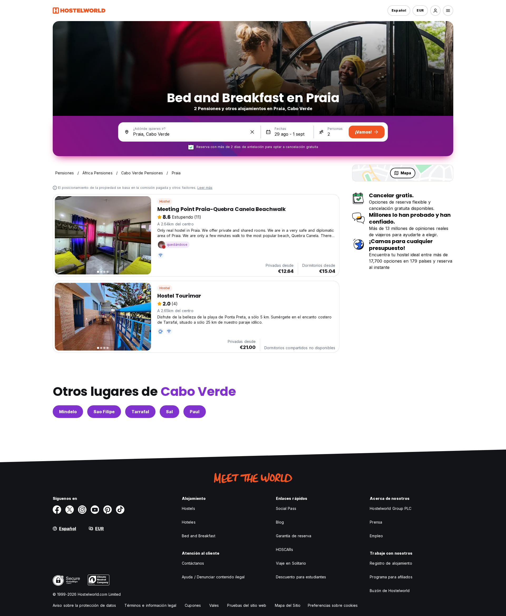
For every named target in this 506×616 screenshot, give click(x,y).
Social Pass (286, 508)
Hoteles (189, 522)
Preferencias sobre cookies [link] (333, 605)
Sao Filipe (104, 411)
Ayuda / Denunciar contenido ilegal (213, 577)
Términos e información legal (150, 605)
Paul (195, 411)
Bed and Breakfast (198, 536)
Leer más (205, 188)
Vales (214, 605)
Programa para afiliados (391, 577)
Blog (280, 522)
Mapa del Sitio (287, 605)
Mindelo (68, 411)
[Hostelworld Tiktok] (120, 509)
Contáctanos (193, 563)
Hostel (164, 201)
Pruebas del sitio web (246, 605)
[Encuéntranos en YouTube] (95, 509)
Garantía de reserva (294, 536)
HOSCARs (284, 549)
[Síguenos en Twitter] (69, 509)
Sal (169, 411)
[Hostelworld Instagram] (82, 509)
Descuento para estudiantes (301, 577)
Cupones (193, 605)
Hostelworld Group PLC (390, 508)
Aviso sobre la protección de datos (84, 605)
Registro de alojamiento (391, 563)
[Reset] (252, 132)
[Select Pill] (435, 10)
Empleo (376, 536)
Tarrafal (140, 411)
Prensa (376, 522)
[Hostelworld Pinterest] (107, 509)
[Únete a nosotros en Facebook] (57, 509)
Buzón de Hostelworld (390, 590)
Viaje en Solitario (291, 563)
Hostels (188, 508)
